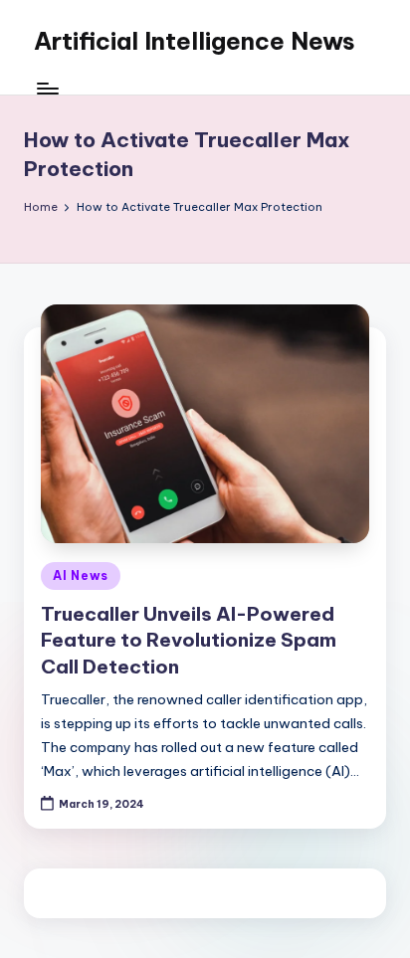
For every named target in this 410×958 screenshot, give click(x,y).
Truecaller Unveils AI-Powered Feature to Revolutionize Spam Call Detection (188, 640)
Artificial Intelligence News (194, 41)
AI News (80, 575)
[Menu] (47, 89)
